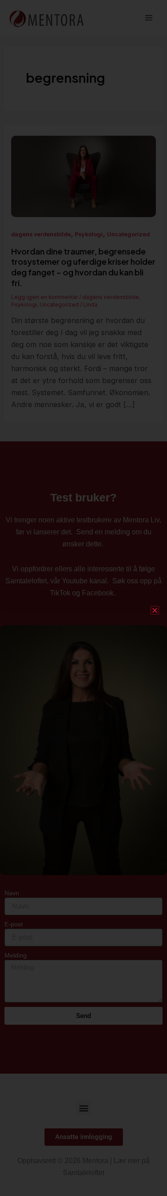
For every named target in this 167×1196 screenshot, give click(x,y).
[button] (154, 610)
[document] (83, 598)
